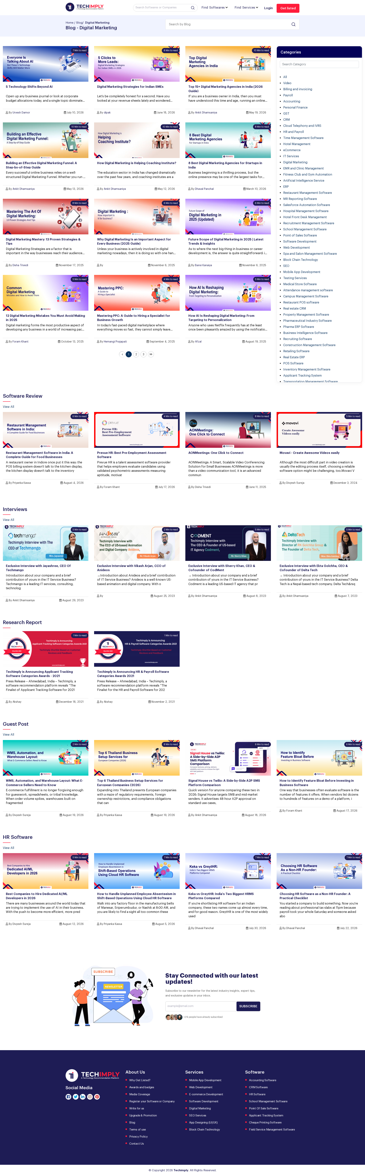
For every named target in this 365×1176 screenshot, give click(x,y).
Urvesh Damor (21, 112)
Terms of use (137, 1129)
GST (286, 113)
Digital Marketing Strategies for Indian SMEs (130, 86)
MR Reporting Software (300, 198)
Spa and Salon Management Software (310, 253)
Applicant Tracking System (302, 375)
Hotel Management (296, 144)
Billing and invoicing (297, 89)
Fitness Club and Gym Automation (307, 174)
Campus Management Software (305, 296)
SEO (286, 265)
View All (8, 406)
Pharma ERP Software (298, 326)
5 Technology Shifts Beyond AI (29, 86)
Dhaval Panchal (204, 189)
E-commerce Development (206, 1094)
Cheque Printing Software (265, 1122)
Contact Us (136, 1143)
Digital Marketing (295, 162)
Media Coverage (139, 1094)
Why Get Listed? (139, 1080)
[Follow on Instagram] (90, 1097)
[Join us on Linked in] (83, 1097)
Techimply (181, 1170)
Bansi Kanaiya (203, 265)
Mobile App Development (301, 272)
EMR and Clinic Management (303, 168)
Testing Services (295, 278)
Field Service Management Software (272, 1129)
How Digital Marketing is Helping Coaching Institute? (136, 163)
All (285, 77)
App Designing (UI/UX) (203, 1122)
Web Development (296, 247)
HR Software (257, 1094)
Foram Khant (21, 341)
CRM (286, 119)
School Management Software (305, 229)
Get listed (288, 8)
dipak (107, 112)
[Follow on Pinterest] (97, 1097)
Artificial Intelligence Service (303, 180)
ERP (286, 186)
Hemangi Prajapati (115, 341)
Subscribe (248, 1006)
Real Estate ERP (294, 357)
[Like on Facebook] (68, 1097)
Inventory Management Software (306, 369)
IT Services (291, 156)
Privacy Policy (138, 1136)
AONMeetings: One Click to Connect (216, 452)
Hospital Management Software (305, 211)
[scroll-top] (359, 1156)
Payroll (288, 95)
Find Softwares (213, 7)
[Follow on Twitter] (76, 1097)
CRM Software (258, 1087)
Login (268, 8)
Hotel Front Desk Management (305, 217)
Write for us (136, 1108)
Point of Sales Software (300, 235)
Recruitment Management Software (308, 223)
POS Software (293, 363)
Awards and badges (141, 1087)
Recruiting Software (297, 339)
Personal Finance (295, 107)
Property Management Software (306, 314)
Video (287, 83)
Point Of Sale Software (263, 1108)
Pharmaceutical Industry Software (307, 320)
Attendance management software (308, 290)
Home (69, 22)
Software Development (300, 241)
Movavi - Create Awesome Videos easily (310, 452)
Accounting (291, 101)
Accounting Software (262, 1080)
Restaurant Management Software (307, 192)
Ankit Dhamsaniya (206, 112)
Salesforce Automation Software (306, 205)
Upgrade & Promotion (143, 1115)
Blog (79, 22)
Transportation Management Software (310, 381)
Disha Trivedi (20, 265)
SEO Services (197, 1115)
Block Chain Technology (300, 259)
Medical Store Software (300, 284)
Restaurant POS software (301, 302)
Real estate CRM (294, 308)
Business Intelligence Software (305, 333)
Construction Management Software (309, 345)
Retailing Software (296, 351)
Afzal (198, 341)
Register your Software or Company (152, 1101)
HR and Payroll (293, 131)
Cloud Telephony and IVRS (302, 125)
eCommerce (292, 150)
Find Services (245, 7)
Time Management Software (303, 138)
